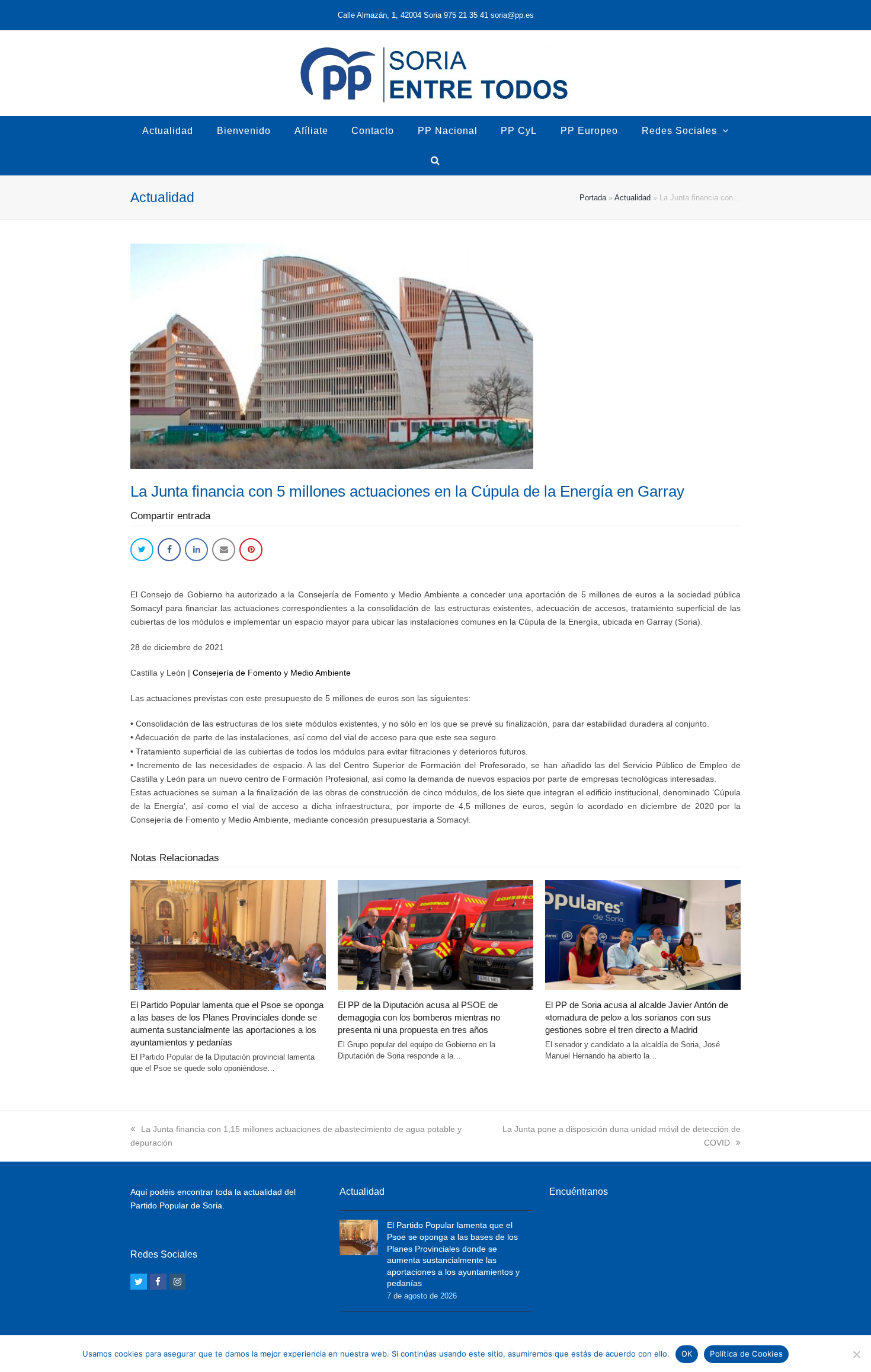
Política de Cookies (746, 1353)
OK (687, 1353)
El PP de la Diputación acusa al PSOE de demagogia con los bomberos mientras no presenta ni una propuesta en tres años (419, 1017)
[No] (856, 1354)
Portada (592, 197)
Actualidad (632, 197)
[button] (141, 549)
